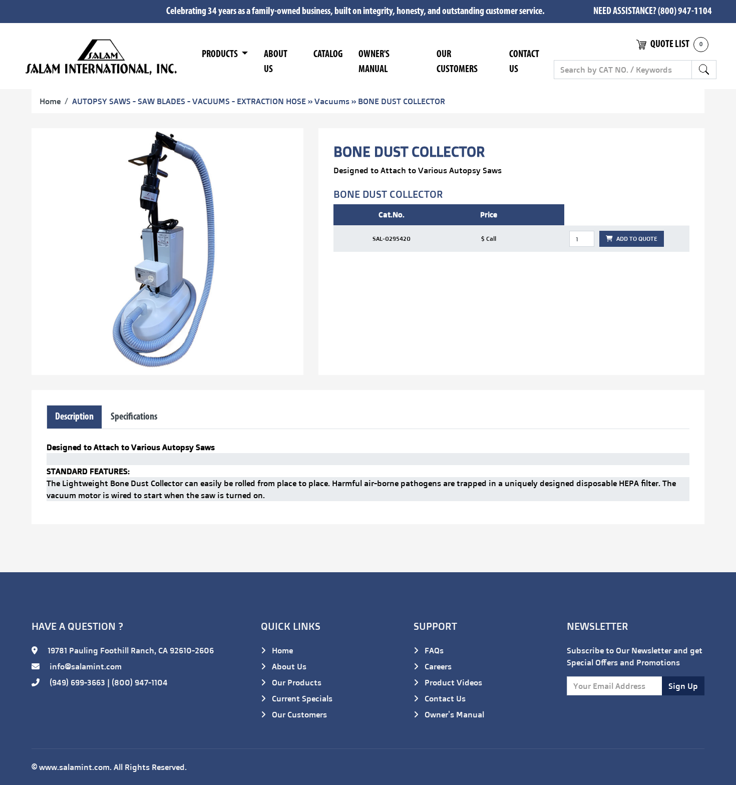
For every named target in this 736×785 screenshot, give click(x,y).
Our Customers (457, 62)
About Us (275, 62)
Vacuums (331, 101)
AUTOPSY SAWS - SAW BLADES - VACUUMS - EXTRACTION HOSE (189, 101)
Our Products (295, 682)
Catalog (327, 55)
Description (74, 417)
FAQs (433, 650)
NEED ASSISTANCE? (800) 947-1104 (652, 12)
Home (50, 101)
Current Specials (301, 698)
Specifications (134, 417)
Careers (437, 666)
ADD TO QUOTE (636, 238)
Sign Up (683, 686)
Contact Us (524, 62)
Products (220, 55)
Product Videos (452, 682)
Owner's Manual (374, 62)
